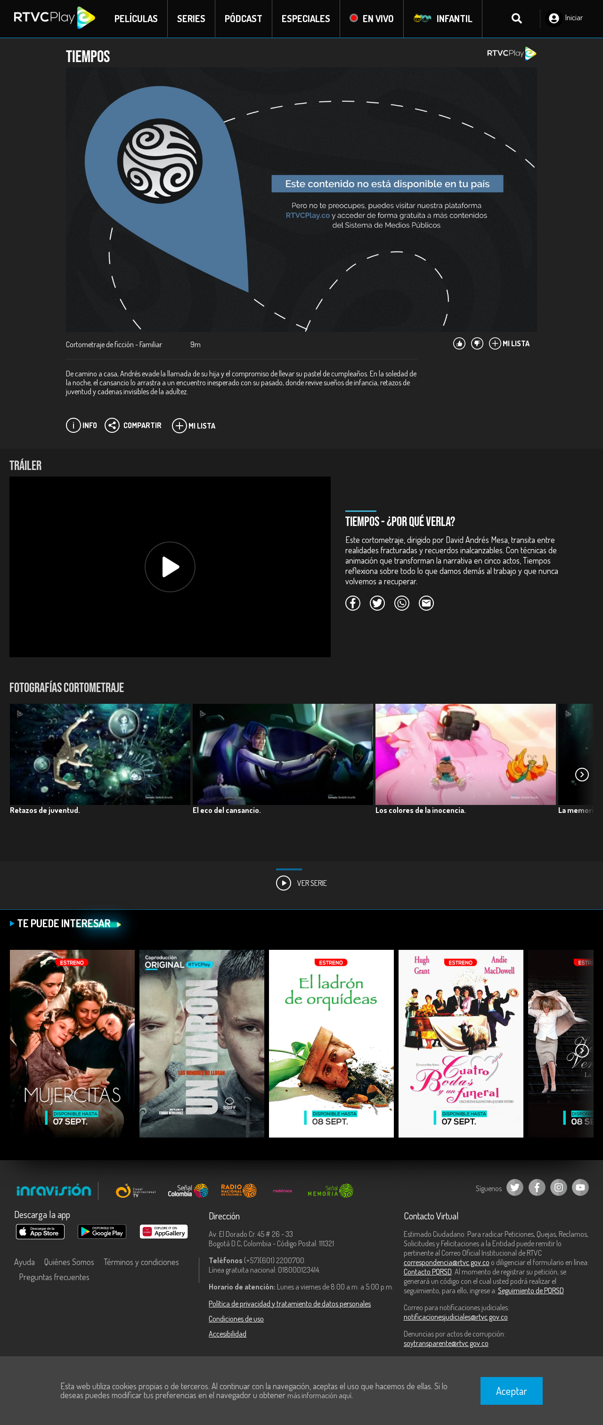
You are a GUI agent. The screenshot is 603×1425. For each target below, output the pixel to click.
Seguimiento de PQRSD (531, 1290)
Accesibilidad (227, 1333)
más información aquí (319, 1395)
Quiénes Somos (69, 1262)
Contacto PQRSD (428, 1271)
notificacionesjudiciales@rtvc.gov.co (456, 1317)
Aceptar (511, 1390)
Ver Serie (311, 883)
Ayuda (24, 1262)
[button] (582, 774)
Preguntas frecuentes (54, 1277)
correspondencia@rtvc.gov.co (446, 1262)
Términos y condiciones (141, 1262)
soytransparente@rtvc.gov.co (446, 1343)
